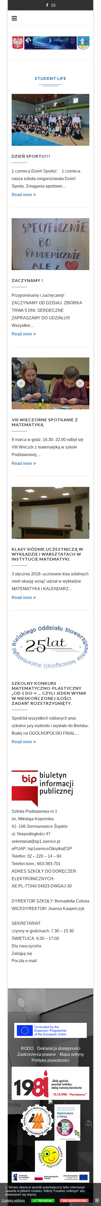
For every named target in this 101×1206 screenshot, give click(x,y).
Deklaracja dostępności (58, 1048)
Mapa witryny (72, 1054)
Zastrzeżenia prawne (36, 1054)
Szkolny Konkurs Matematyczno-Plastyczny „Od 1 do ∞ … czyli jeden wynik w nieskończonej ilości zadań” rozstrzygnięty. (49, 693)
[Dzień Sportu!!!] (50, 120)
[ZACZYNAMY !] (50, 244)
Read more (22, 194)
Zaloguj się (22, 953)
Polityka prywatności (50, 1060)
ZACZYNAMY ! (27, 280)
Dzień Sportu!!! (31, 156)
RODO (27, 1048)
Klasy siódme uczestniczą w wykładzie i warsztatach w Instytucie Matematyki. (47, 554)
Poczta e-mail (24, 961)
